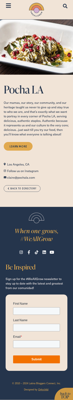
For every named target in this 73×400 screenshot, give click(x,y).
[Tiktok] (37, 252)
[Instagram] (21, 252)
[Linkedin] (44, 252)
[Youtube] (52, 252)
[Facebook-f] (29, 252)
